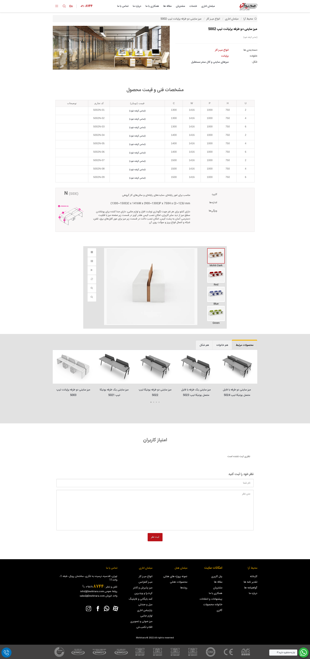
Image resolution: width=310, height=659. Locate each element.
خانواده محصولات (212, 604)
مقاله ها (167, 6)
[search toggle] (64, 6)
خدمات (193, 6)
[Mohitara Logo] (248, 6)
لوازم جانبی (146, 616)
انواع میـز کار (145, 576)
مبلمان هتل (181, 568)
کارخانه (253, 576)
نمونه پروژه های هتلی (175, 576)
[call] (6, 652)
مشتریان (180, 6)
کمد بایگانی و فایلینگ (140, 599)
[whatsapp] (106, 608)
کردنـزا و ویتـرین (143, 593)
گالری (219, 610)
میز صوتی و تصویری (141, 621)
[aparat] (115, 608)
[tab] (244, 345)
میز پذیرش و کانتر (142, 588)
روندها (183, 588)
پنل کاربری (216, 576)
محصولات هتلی (178, 582)
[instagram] (88, 608)
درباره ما (137, 6)
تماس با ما (122, 6)
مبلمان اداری (208, 6)
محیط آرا (252, 568)
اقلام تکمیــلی (144, 627)
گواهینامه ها (250, 588)
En (72, 6)
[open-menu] (56, 6)
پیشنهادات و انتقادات (210, 599)
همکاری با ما (152, 6)
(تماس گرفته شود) (250, 37)
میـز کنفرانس (145, 582)
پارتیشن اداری (144, 610)
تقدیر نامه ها (250, 582)
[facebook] (97, 608)
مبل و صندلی (145, 604)
